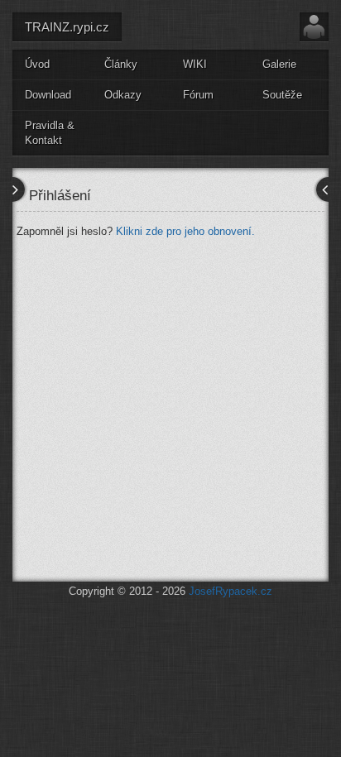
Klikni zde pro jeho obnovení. (185, 231)
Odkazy (123, 95)
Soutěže (282, 95)
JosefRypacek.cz (230, 591)
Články (120, 64)
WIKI (195, 64)
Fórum (198, 95)
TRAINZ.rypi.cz (67, 27)
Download (48, 95)
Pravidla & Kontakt (49, 133)
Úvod (37, 64)
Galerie (279, 64)
